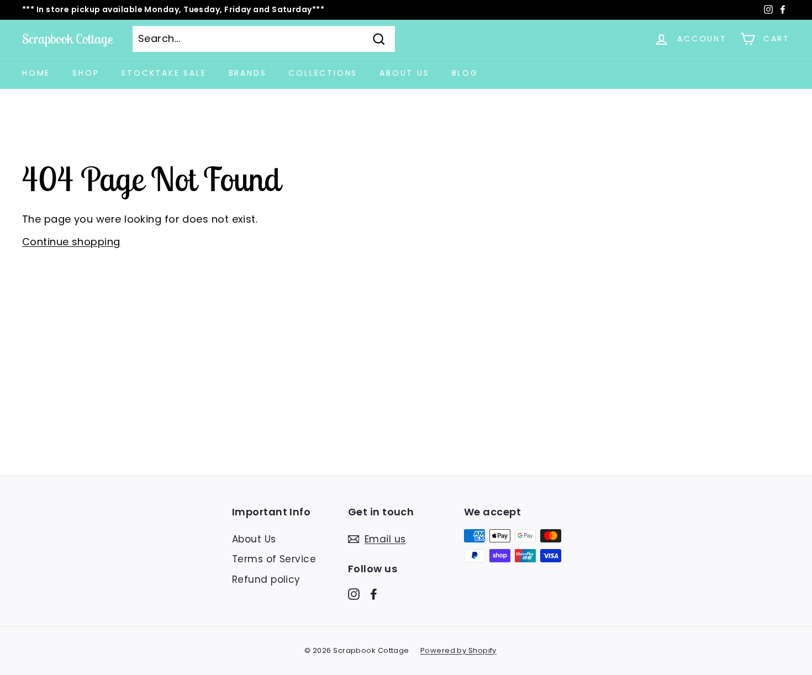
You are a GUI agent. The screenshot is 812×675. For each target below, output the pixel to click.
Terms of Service (274, 559)
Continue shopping (71, 242)
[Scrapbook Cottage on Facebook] (373, 594)
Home (36, 72)
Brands (248, 72)
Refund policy (266, 579)
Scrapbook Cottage (67, 38)
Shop (85, 72)
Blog (465, 72)
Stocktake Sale (163, 72)
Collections (322, 72)
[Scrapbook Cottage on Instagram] (354, 594)
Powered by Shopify (458, 650)
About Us (404, 72)
